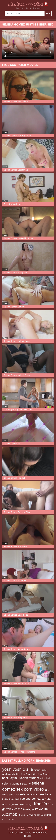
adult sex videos (18, 832)
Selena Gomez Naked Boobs (17, 683)
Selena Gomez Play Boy (15, 580)
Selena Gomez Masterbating (17, 649)
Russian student (28, 778)
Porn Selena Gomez (13, 204)
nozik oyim (9, 778)
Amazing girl (28, 809)
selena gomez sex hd (16, 783)
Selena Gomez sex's (11, 799)
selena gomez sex (34, 798)
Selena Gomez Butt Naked (16, 546)
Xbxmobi (10, 814)
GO (48, 13)
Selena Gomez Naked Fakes (17, 341)
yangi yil (37, 770)
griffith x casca (12, 809)
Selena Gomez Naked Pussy (17, 375)
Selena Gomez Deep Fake (16, 615)
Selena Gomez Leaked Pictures (18, 238)
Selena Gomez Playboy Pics (17, 512)
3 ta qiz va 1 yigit (40, 774)
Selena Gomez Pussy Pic (15, 272)
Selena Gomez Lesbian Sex (16, 169)
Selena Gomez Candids (14, 306)
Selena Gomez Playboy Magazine (19, 751)
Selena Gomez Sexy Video (16, 717)
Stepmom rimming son (29, 815)
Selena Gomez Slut (12, 443)
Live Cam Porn (23, 8)
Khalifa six (44, 803)
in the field (45, 778)
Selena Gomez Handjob (15, 478)
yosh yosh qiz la (17, 769)
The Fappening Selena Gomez (18, 409)
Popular (37, 8)
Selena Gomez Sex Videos (16, 101)
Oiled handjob (26, 804)
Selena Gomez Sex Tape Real (17, 135)
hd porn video (39, 832)
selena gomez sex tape (35, 794)
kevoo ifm (42, 809)
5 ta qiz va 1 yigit (24, 774)
